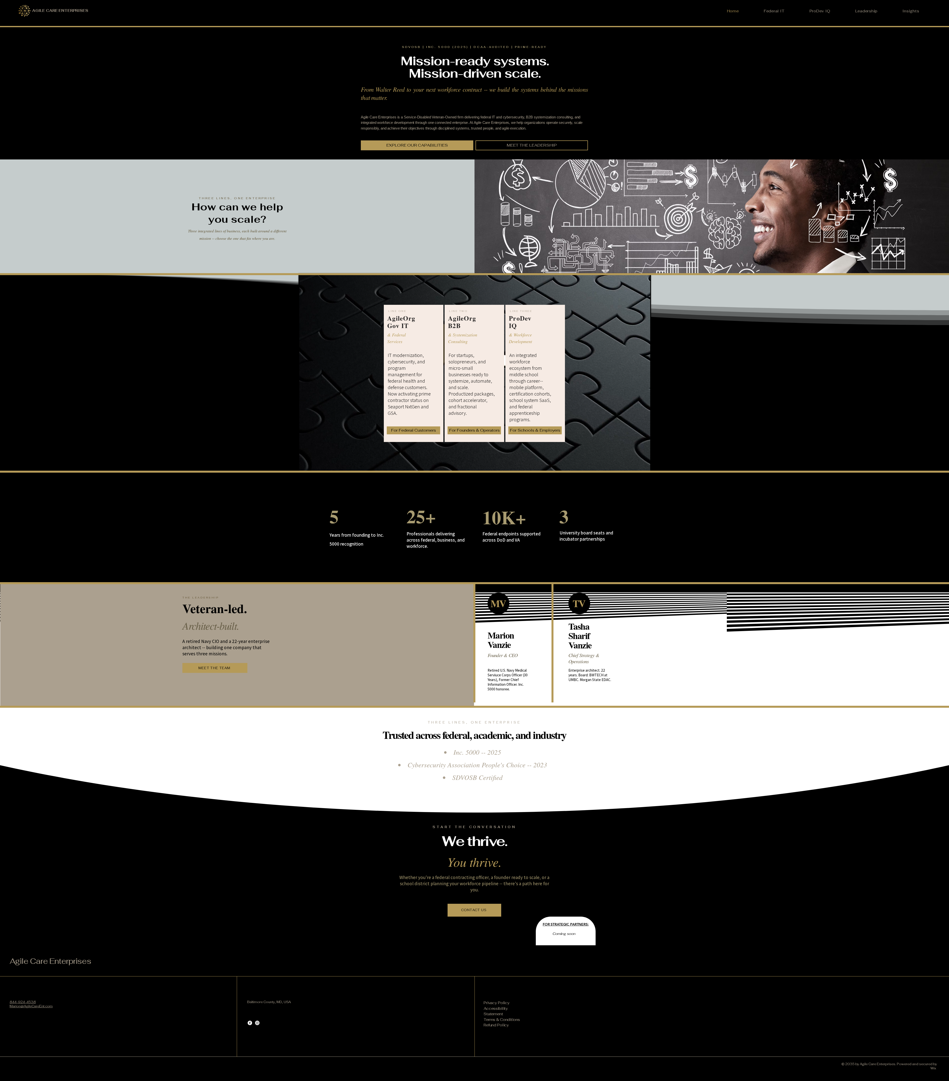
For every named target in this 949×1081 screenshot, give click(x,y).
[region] (413, 373)
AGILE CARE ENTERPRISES (60, 10)
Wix (933, 1068)
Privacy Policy (497, 1002)
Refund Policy (496, 1025)
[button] (417, 145)
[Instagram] (257, 1023)
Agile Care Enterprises (50, 961)
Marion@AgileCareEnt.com (31, 1006)
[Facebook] (250, 1023)
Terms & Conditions (502, 1019)
